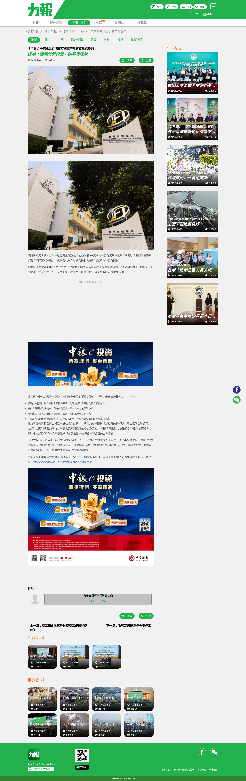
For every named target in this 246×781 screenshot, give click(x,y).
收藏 (129, 60)
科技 (107, 40)
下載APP (205, 14)
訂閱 (188, 6)
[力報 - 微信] (237, 400)
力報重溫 (141, 22)
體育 (94, 40)
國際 (47, 40)
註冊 (92, 601)
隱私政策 (202, 769)
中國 (61, 40)
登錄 (104, 601)
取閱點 (119, 22)
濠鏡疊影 (77, 40)
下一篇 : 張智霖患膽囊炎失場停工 (128, 625)
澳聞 (34, 40)
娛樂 (120, 40)
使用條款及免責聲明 (184, 769)
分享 (148, 60)
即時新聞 (56, 22)
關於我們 (166, 769)
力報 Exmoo (42, 769)
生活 (100, 22)
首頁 (36, 22)
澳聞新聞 (69, 31)
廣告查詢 (213, 769)
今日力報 (79, 22)
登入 (159, 6)
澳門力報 (32, 31)
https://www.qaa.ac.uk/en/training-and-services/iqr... (63, 462)
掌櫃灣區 (137, 40)
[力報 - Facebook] (237, 390)
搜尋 (174, 6)
